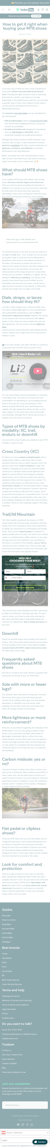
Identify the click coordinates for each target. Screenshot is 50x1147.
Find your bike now (25, 587)
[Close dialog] (45, 558)
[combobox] (7, 578)
